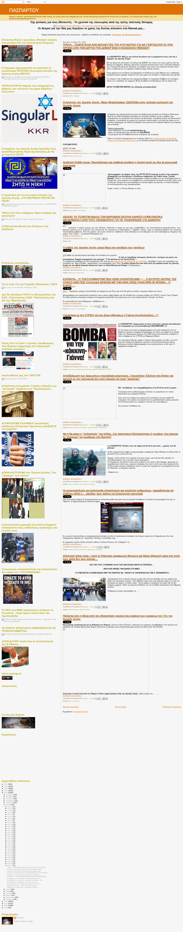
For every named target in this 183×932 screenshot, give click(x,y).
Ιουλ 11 (10, 846)
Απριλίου (9, 893)
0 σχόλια (92, 270)
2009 (6, 908)
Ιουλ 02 (10, 863)
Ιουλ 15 (10, 838)
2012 (6, 901)
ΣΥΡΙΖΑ (108, 369)
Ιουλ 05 (10, 857)
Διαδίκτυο (71, 156)
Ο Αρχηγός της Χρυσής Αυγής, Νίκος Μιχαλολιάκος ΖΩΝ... (24, 869)
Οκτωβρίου (9, 799)
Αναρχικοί (71, 427)
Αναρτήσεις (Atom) (80, 712)
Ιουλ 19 (10, 830)
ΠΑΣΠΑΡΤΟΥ (24, 10)
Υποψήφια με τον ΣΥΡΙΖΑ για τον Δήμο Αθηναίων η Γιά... (24, 878)
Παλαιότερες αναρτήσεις (171, 707)
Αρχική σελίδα (120, 707)
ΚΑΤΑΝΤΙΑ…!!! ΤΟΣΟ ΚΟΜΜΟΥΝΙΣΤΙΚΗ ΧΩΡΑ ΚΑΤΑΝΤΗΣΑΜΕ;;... (27, 876)
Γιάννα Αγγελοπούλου (74, 369)
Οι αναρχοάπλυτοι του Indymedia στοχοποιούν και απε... (24, 883)
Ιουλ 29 (10, 810)
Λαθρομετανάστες (84, 609)
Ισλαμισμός (75, 484)
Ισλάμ (69, 484)
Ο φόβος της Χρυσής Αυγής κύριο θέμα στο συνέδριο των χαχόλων (104, 247)
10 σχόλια (93, 547)
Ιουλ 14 (10, 840)
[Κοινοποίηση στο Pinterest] (107, 93)
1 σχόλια (92, 238)
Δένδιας (76, 549)
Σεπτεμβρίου (10, 801)
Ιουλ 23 (10, 822)
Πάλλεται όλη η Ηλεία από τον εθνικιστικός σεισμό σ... (23, 887)
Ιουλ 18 (10, 832)
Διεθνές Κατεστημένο (99, 369)
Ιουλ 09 (10, 850)
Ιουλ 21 (10, 826)
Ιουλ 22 (10, 824)
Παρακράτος (103, 427)
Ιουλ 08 (10, 852)
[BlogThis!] (99, 93)
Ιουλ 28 (10, 812)
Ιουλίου (8, 804)
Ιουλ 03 (10, 861)
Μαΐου (8, 891)
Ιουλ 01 (10, 865)
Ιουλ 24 (10, 820)
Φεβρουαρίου (10, 897)
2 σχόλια (92, 366)
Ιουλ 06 (10, 856)
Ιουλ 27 (10, 814)
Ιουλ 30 (10, 808)
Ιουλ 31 (10, 806)
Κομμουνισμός (80, 309)
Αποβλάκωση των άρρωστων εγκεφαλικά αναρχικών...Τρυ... (25, 880)
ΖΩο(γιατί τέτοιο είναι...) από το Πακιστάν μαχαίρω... (22, 885)
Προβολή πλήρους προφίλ (23, 921)
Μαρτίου (8, 895)
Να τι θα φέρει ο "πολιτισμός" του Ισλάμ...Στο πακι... (22, 882)
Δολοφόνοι (84, 427)
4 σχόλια (92, 607)
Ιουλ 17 (10, 834)
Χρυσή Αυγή (78, 156)
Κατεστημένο (72, 272)
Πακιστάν (92, 484)
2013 (6, 792)
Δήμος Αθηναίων (87, 369)
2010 (6, 905)
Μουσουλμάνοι (84, 484)
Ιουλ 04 (10, 859)
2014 (6, 790)
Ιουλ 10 (10, 848)
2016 (6, 786)
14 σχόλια (92, 425)
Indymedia (99, 549)
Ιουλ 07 (10, 854)
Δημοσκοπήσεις (72, 210)
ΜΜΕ (69, 241)
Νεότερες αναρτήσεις (71, 707)
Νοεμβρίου (9, 796)
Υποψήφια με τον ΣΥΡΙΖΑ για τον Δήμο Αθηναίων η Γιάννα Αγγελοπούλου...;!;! (110, 315)
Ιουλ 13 (10, 842)
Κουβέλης (76, 96)
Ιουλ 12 (10, 844)
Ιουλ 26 (10, 816)
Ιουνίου (8, 889)
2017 (6, 784)
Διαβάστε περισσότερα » (72, 91)
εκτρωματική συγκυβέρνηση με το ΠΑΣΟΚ (130, 261)
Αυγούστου (9, 802)
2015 (6, 788)
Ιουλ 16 (10, 836)
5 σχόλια (93, 153)
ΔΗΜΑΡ (70, 96)
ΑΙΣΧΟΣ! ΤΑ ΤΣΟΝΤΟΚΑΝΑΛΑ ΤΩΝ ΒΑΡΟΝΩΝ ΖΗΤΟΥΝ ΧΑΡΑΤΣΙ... (28, 873)
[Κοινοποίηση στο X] (102, 93)
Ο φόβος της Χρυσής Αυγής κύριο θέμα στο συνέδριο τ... (24, 874)
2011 (6, 903)
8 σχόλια (92, 207)
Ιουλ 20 (10, 828)
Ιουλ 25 (10, 818)
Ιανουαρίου (9, 899)
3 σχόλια (92, 93)
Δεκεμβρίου (10, 794)
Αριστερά (77, 427)
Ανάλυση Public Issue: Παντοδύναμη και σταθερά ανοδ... (24, 871)
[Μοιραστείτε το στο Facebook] (104, 93)
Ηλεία (69, 701)
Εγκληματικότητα (93, 427)
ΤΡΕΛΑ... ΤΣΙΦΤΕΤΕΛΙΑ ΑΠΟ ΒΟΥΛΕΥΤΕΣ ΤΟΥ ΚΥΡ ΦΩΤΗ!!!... (27, 867)
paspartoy (20, 918)
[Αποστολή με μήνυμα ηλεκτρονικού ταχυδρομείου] (97, 93)
